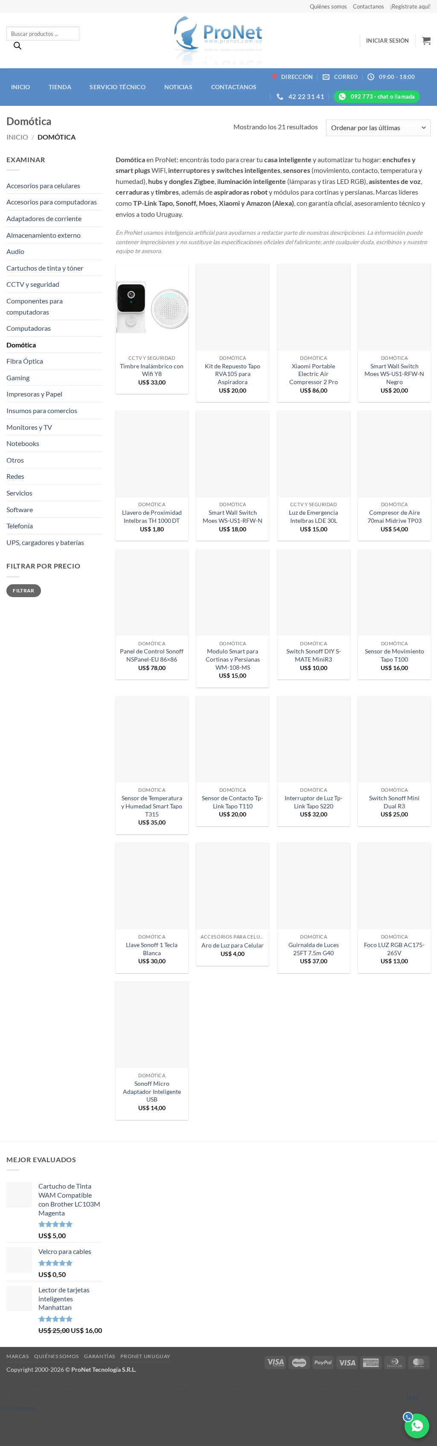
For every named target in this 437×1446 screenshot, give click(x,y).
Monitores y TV (29, 427)
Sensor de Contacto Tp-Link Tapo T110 (232, 802)
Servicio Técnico (118, 86)
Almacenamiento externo (43, 235)
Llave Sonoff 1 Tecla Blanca (152, 948)
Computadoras (28, 328)
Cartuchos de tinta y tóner (44, 268)
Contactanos (368, 6)
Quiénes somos (328, 6)
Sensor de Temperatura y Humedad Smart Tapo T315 (151, 805)
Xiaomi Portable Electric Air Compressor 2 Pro (313, 373)
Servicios (19, 493)
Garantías (99, 1356)
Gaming (17, 377)
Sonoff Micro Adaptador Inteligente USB (152, 1091)
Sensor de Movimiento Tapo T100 (394, 655)
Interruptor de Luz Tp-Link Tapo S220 (314, 802)
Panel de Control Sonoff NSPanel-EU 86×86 (152, 655)
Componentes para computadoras (34, 306)
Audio (15, 251)
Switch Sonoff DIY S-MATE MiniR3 (313, 655)
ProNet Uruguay (145, 1356)
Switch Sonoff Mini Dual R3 (394, 802)
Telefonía (19, 526)
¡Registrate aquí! (410, 6)
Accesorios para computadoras (51, 202)
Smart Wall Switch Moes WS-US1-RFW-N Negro (394, 373)
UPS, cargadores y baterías (45, 542)
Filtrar (24, 590)
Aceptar (86, 1430)
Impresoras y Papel (34, 394)
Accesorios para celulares (43, 185)
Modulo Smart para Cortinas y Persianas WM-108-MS (233, 659)
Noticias (178, 86)
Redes (15, 476)
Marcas (17, 1356)
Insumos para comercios (41, 410)
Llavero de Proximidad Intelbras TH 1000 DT (152, 516)
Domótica (21, 345)
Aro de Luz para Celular (232, 945)
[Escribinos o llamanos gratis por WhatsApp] (417, 1426)
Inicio (20, 86)
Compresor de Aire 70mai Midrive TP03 (394, 516)
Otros (15, 460)
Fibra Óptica (24, 361)
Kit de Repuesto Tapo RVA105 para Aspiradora (232, 373)
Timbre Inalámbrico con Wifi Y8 (152, 370)
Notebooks (22, 443)
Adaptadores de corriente (44, 218)
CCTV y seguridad (32, 284)
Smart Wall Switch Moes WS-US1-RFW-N (232, 516)
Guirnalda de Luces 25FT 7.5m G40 (313, 948)
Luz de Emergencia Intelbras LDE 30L (313, 516)
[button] (387, 40)
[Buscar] (17, 48)
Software (19, 509)
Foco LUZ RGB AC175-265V (394, 948)
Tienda (60, 86)
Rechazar (27, 1430)
